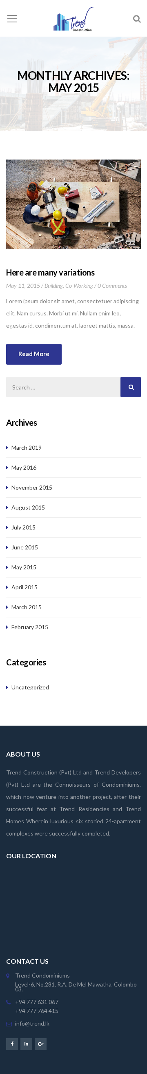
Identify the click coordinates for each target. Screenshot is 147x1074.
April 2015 (24, 587)
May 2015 (23, 567)
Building (54, 285)
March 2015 (26, 607)
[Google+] (41, 1044)
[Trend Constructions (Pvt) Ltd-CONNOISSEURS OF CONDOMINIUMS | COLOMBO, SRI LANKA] (73, 18)
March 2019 (26, 447)
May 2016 (23, 467)
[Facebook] (12, 1044)
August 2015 (28, 507)
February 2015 (29, 626)
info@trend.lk (32, 1023)
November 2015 (31, 487)
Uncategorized (30, 687)
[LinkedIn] (26, 1044)
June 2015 (24, 547)
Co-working (79, 285)
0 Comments (112, 285)
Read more (33, 353)
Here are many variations (50, 272)
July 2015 (23, 527)
